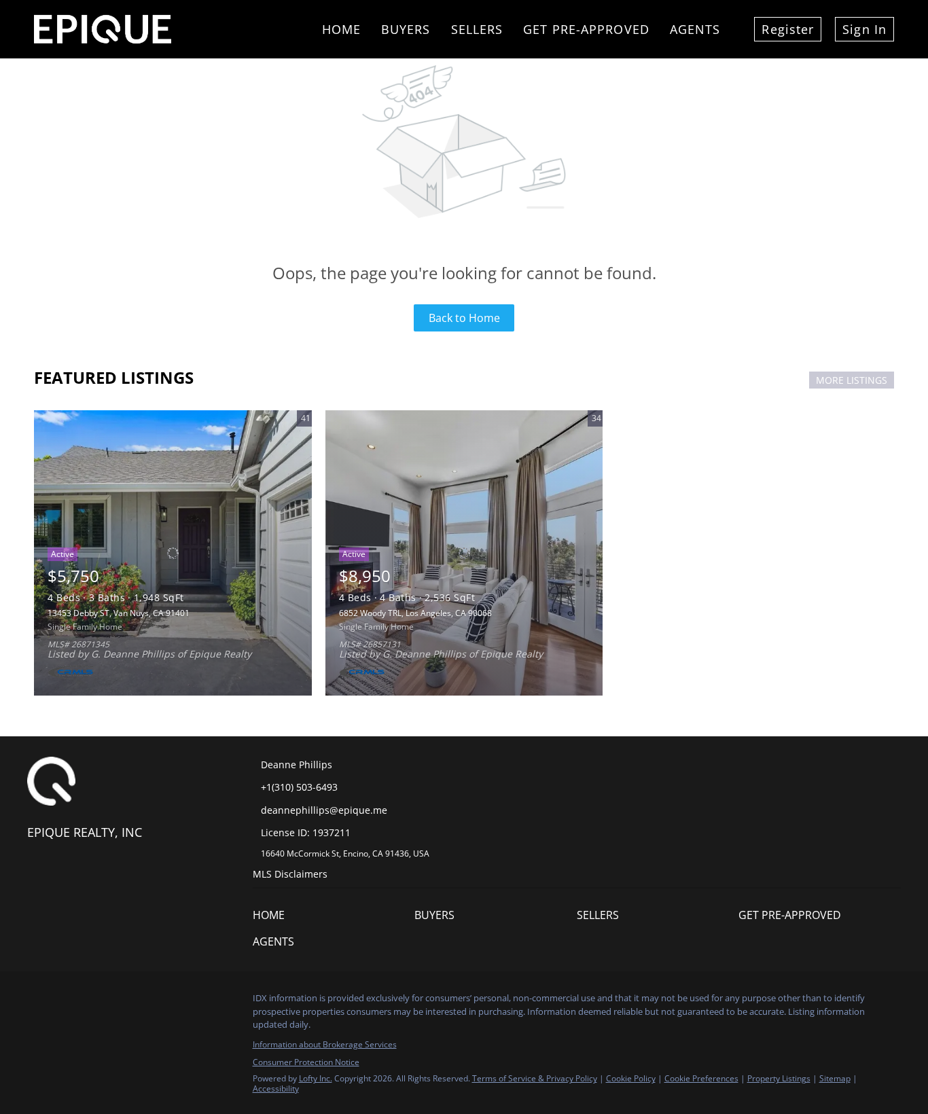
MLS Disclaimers (290, 873)
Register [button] (788, 29)
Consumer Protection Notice (306, 1062)
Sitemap (835, 1078)
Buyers (406, 29)
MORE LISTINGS (851, 380)
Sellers (477, 29)
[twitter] (92, 1002)
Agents (695, 29)
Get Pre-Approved (586, 29)
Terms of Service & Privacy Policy (534, 1078)
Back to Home (464, 317)
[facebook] (37, 1002)
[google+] (200, 1002)
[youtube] (173, 1002)
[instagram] (146, 1002)
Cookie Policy (631, 1078)
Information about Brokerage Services (325, 1044)
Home (341, 29)
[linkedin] (64, 1002)
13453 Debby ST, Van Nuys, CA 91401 (119, 613)
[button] (272, 918)
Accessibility (276, 1088)
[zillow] (119, 1002)
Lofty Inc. (315, 1078)
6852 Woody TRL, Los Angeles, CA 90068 (415, 613)
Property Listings (778, 1078)
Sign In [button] (864, 29)
